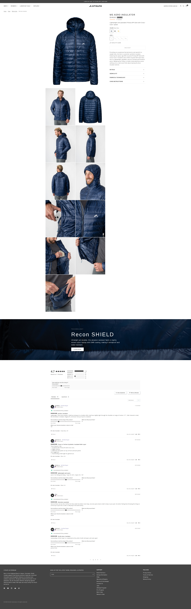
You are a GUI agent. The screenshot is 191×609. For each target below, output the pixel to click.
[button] (77, 349)
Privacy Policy (147, 572)
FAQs (98, 577)
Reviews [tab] (53, 397)
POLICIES (146, 569)
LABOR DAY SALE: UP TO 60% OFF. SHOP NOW (95, 1)
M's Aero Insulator (55, 430)
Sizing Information (102, 575)
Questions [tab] (64, 397)
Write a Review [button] (135, 392)
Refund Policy (147, 579)
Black (115, 31)
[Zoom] (102, 16)
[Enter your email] (92, 574)
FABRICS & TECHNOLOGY (117, 77)
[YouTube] (16, 588)
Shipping (145, 577)
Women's (13, 6)
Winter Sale (14, 11)
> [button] (100, 559)
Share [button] (54, 434)
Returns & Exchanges (103, 581)
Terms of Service (148, 575)
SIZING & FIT (113, 73)
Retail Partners (101, 572)
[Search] (183, 6)
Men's (5, 6)
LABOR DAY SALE (25, 6)
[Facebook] (5, 588)
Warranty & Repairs (102, 579)
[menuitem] (7, 6)
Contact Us (100, 583)
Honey (118, 31)
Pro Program (100, 590)
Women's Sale (101, 594)
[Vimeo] (20, 588)
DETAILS (112, 69)
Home (5, 11)
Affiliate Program (101, 588)
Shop (9, 11)
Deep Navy (111, 31)
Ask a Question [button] (121, 392)
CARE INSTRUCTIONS (116, 81)
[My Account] (180, 6)
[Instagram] (12, 588)
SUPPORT (99, 569)
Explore (36, 6)
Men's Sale (100, 592)
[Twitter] (9, 588)
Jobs (98, 585)
